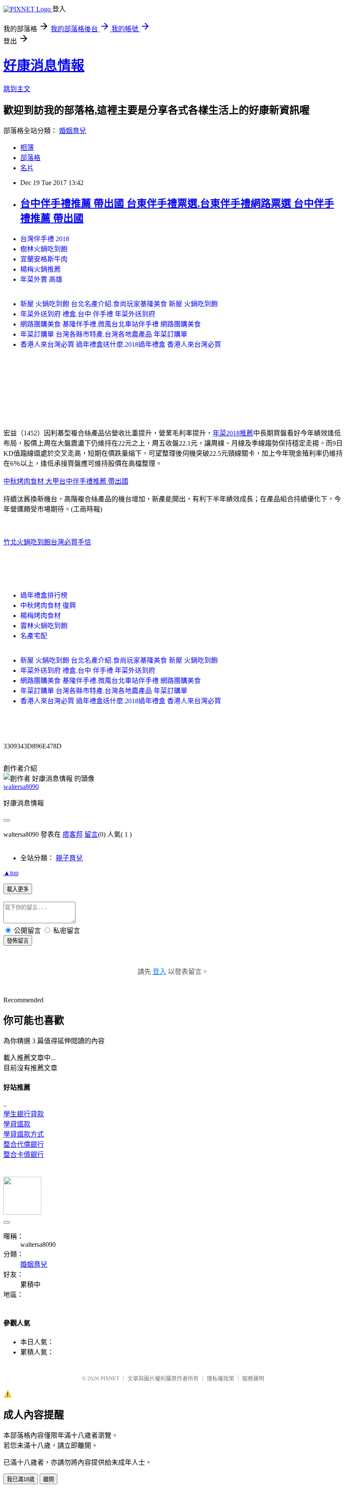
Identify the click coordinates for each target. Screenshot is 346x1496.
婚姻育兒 (72, 130)
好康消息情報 (43, 65)
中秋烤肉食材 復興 (48, 605)
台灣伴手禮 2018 (44, 238)
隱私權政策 (220, 1378)
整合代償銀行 (23, 1144)
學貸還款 (16, 1124)
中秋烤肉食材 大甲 (31, 481)
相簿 (27, 147)
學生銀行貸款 (23, 1114)
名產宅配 (33, 635)
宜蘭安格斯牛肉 (44, 259)
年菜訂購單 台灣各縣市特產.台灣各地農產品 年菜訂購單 (103, 334)
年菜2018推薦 (233, 433)
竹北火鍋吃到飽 (27, 542)
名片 (27, 167)
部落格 (30, 157)
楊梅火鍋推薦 (40, 269)
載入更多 (18, 889)
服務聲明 (253, 1378)
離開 (48, 1479)
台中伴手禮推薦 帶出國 (93, 481)
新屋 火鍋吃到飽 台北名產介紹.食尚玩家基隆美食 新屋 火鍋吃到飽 (119, 303)
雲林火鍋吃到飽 (44, 625)
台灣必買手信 (71, 542)
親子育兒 (69, 858)
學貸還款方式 (23, 1134)
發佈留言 (18, 941)
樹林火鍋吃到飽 (44, 249)
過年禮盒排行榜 (44, 595)
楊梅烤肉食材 (40, 615)
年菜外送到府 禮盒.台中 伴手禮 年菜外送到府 (87, 314)
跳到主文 (16, 88)
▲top (11, 872)
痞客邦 (72, 834)
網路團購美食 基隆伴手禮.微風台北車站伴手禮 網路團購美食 (110, 324)
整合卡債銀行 (23, 1154)
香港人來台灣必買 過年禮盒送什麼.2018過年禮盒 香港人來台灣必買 (120, 344)
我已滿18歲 (21, 1479)
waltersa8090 (21, 786)
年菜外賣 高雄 (41, 279)
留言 (91, 834)
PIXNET (109, 1378)
